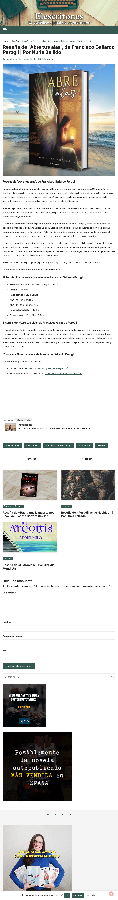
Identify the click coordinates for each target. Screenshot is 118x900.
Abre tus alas (12, 445)
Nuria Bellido (12, 59)
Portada (7, 506)
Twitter (55, 815)
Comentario (9, 592)
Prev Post (31, 458)
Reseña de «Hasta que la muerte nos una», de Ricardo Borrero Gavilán (28, 514)
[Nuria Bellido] (10, 427)
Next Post (87, 458)
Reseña (101, 445)
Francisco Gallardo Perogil (58, 445)
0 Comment (48, 59)
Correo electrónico (12, 636)
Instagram (62, 815)
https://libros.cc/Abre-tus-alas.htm (63, 373)
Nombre (7, 622)
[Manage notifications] (111, 893)
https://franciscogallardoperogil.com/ (48, 368)
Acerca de (8, 420)
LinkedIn (70, 815)
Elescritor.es (32, 445)
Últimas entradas (24, 420)
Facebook (48, 815)
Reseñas (19, 506)
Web (5, 650)
